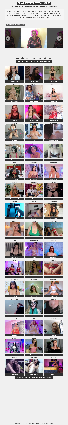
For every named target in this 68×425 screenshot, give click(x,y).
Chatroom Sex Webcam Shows (29, 13)
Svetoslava (53, 221)
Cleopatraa (53, 182)
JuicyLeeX (53, 104)
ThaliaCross (14, 299)
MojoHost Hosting (30, 423)
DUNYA (14, 240)
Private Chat (36, 58)
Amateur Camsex (44, 17)
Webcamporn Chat (26, 15)
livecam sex (14, 179)
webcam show (54, 179)
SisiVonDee (34, 65)
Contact (23, 423)
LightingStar (53, 338)
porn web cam (14, 101)
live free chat (34, 355)
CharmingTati (34, 279)
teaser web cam (34, 101)
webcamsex (14, 277)
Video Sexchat (37, 15)
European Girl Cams (32, 17)
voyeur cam (53, 257)
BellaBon (34, 338)
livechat (34, 257)
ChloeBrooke (53, 162)
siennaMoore (53, 201)
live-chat (53, 374)
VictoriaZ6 (14, 201)
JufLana (34, 221)
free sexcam (34, 160)
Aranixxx (14, 123)
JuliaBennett (14, 279)
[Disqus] (34, 401)
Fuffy (34, 299)
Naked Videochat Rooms (24, 11)
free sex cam (14, 238)
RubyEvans (14, 338)
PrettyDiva (34, 84)
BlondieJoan (14, 84)
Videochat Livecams (13, 13)
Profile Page (47, 58)
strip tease (53, 335)
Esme (34, 318)
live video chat (34, 81)
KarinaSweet (34, 357)
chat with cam (14, 160)
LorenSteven (34, 182)
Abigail (14, 162)
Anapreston (34, 162)
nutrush (34, 260)
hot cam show (34, 120)
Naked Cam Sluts (56, 13)
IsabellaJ (53, 84)
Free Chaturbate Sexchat (39, 11)
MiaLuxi (34, 104)
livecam (34, 140)
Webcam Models (40, 423)
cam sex (14, 296)
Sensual (14, 65)
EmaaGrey (14, 182)
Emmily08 (53, 240)
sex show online (53, 81)
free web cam (14, 355)
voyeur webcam (34, 374)
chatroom (14, 120)
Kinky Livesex (47, 15)
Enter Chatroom (23, 58)
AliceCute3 (53, 65)
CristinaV (53, 357)
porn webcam (53, 218)
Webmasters (49, 423)
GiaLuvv (53, 318)
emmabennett (53, 279)
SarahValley (53, 123)
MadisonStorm (34, 240)
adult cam (53, 355)
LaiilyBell (14, 318)
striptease (14, 140)
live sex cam (34, 238)
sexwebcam (34, 316)
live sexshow (14, 316)
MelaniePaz (14, 143)
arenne (34, 201)
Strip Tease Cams (44, 13)
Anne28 (53, 143)
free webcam (53, 160)
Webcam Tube (11, 11)
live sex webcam (53, 120)
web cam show (53, 140)
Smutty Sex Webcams (13, 15)
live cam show (54, 238)
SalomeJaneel (34, 123)
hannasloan (14, 221)
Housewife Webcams (54, 11)
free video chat (14, 199)
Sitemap (17, 423)
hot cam (53, 277)
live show (14, 218)
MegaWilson (34, 143)
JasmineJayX (14, 357)
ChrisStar (53, 260)
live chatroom (53, 101)
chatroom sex (34, 199)
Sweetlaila (14, 104)
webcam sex (34, 218)
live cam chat (14, 81)
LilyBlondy (53, 299)
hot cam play (34, 179)
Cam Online (55, 15)
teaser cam (53, 296)
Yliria (14, 260)
